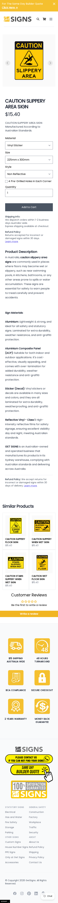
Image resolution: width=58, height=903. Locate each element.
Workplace (35, 822)
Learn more (11, 241)
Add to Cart (29, 207)
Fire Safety (11, 822)
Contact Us (35, 862)
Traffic (33, 827)
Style (8, 167)
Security (33, 832)
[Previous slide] (7, 63)
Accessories (12, 862)
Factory (33, 817)
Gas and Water (13, 817)
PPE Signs (10, 852)
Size (7, 152)
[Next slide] (50, 63)
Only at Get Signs (15, 857)
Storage (9, 827)
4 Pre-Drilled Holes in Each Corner (30, 181)
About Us (34, 842)
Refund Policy (36, 847)
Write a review (29, 614)
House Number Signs (16, 847)
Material (10, 138)
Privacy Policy (36, 857)
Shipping (34, 852)
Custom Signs (13, 842)
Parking (9, 832)
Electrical (10, 812)
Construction (36, 812)
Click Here (10, 7)
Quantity (10, 187)
